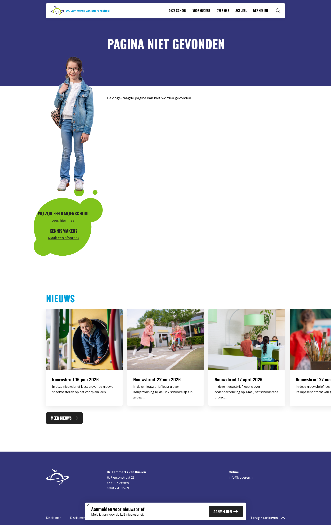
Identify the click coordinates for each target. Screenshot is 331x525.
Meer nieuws (61, 418)
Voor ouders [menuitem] (202, 10)
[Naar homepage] (74, 477)
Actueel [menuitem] (241, 10)
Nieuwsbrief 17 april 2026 (238, 379)
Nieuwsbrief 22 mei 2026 (157, 379)
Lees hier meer (63, 220)
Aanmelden (222, 511)
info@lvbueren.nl (241, 477)
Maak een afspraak (63, 237)
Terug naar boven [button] (264, 518)
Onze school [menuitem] (177, 10)
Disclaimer (53, 518)
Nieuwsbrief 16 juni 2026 (75, 379)
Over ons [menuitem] (223, 10)
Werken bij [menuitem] (260, 10)
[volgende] (316, 360)
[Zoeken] (278, 10)
